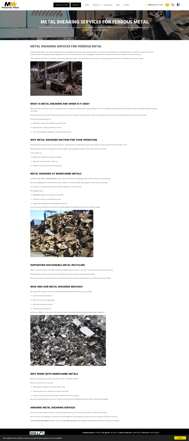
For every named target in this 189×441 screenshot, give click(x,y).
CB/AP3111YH (130, 432)
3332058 (91, 432)
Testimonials (108, 5)
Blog (117, 5)
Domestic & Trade (62, 5)
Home (87, 5)
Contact (126, 5)
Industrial (76, 5)
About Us (96, 5)
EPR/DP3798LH (150, 432)
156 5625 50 (110, 432)
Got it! (180, 438)
